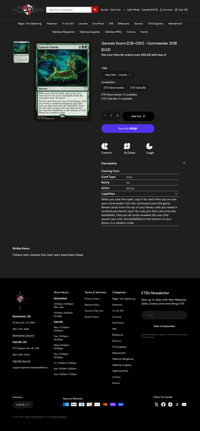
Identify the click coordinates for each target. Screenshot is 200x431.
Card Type (108, 177)
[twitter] (156, 404)
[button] (166, 9)
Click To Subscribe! (164, 326)
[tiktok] (177, 404)
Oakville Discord (21, 361)
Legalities (108, 194)
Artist (105, 188)
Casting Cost (110, 171)
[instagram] (170, 404)
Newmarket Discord (23, 335)
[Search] (95, 10)
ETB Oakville (138, 88)
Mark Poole (130, 188)
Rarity (105, 182)
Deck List (115, 9)
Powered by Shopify (57, 417)
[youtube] (184, 404)
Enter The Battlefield (34, 417)
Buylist (104, 9)
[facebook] (163, 404)
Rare (128, 182)
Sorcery (129, 177)
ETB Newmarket (114, 88)
